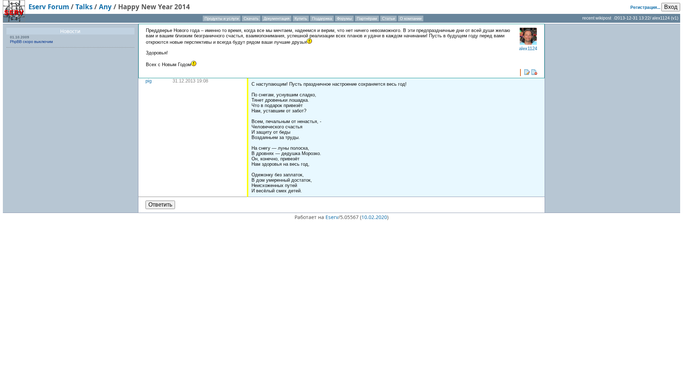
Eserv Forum (48, 6)
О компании (411, 18)
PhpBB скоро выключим (31, 41)
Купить (301, 18)
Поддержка (322, 18)
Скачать (251, 18)
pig (148, 81)
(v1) (674, 18)
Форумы (344, 18)
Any (105, 6)
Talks (83, 6)
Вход (670, 7)
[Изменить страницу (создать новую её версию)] (527, 72)
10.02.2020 (374, 217)
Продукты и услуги (222, 18)
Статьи (388, 18)
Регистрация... (645, 7)
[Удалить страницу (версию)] (534, 72)
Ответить (160, 205)
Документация (277, 18)
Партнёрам (367, 18)
